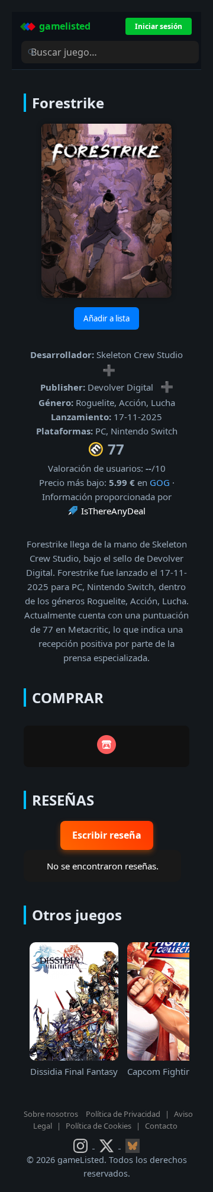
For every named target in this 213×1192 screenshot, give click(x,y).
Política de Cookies (98, 1125)
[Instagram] (82, 1145)
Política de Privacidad (123, 1114)
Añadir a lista (106, 318)
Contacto (161, 1125)
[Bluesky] (132, 1145)
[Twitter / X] (108, 1145)
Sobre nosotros (51, 1114)
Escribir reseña (106, 835)
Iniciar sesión (158, 26)
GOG (160, 482)
